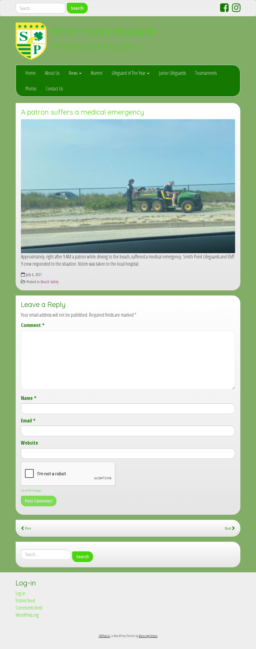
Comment (32, 325)
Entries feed (25, 600)
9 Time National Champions (96, 46)
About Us (52, 72)
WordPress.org (27, 614)
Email (28, 420)
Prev (27, 528)
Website (29, 442)
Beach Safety (49, 281)
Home (30, 72)
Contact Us (54, 88)
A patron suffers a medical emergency (82, 112)
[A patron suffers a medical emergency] (128, 186)
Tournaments (206, 72)
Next (228, 528)
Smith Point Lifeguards (104, 31)
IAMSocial (104, 635)
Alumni (96, 72)
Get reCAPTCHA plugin (31, 490)
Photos (30, 88)
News (73, 72)
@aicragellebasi (148, 635)
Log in (20, 593)
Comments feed (29, 607)
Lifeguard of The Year (129, 72)
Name (28, 398)
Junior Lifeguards (172, 72)
